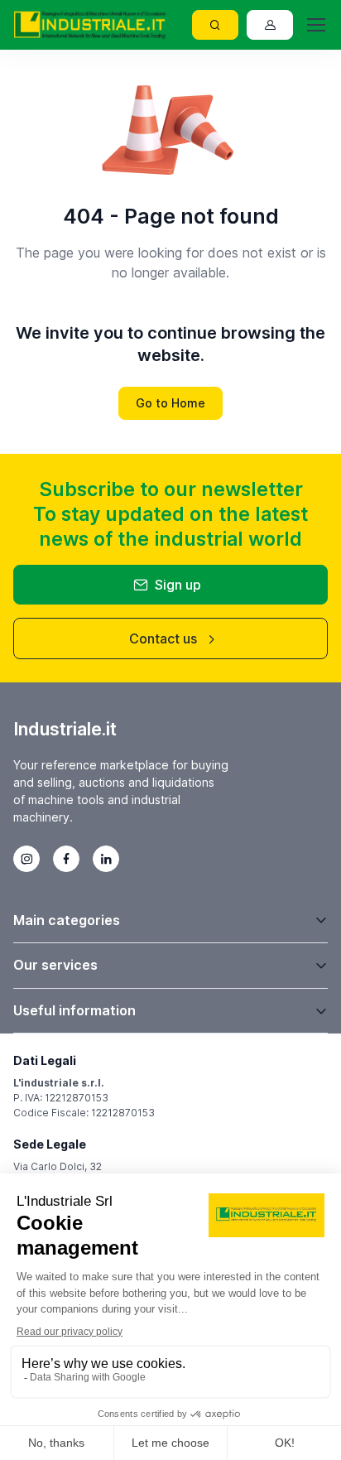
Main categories (66, 920)
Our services (55, 964)
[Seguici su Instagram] (26, 859)
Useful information (74, 1010)
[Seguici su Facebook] (66, 859)
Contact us (163, 638)
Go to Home (170, 403)
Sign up (178, 584)
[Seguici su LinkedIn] (106, 859)
